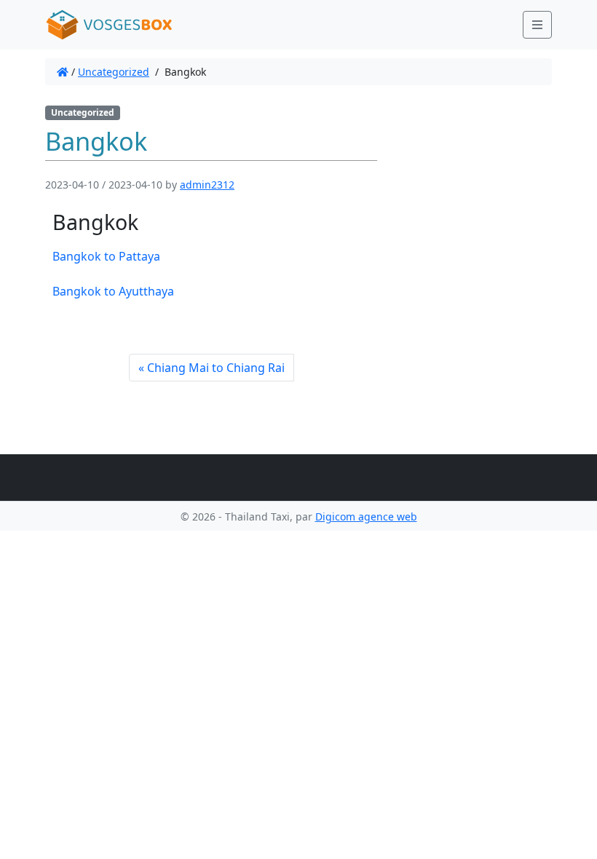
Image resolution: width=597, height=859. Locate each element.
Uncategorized (113, 72)
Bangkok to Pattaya (106, 256)
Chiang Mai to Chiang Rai (216, 368)
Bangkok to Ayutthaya (113, 291)
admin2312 (207, 184)
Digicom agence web (366, 516)
